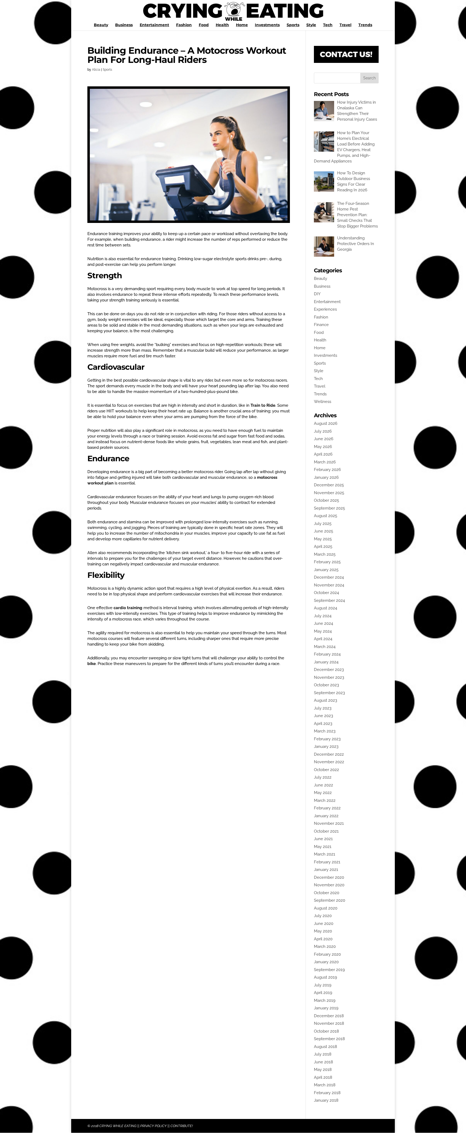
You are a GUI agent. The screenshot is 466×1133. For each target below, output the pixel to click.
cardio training (128, 607)
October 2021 (326, 831)
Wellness (322, 401)
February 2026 (327, 469)
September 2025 (329, 508)
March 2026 (325, 462)
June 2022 (323, 785)
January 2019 (326, 1008)
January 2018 (326, 1100)
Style (311, 25)
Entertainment (154, 25)
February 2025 (327, 561)
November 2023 (329, 677)
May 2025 (323, 539)
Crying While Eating (117, 1126)
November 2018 (329, 1023)
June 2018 (323, 1062)
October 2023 (326, 685)
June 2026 (323, 438)
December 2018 (329, 1015)
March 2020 (325, 946)
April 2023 (323, 723)
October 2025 (326, 500)
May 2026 (323, 446)
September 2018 (329, 1038)
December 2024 (329, 577)
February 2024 (327, 654)
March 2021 (324, 854)
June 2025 (323, 531)
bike (91, 663)
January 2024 (326, 662)
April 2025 (323, 546)
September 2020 (329, 900)
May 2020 (323, 931)
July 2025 (322, 523)
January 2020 (326, 961)
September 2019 (329, 969)
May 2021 (322, 846)
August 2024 (325, 608)
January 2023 (326, 746)
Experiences (325, 309)
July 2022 (322, 777)
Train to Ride (263, 405)
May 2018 (323, 1069)
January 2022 (326, 815)
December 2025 (329, 485)
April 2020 (323, 939)
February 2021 (327, 862)
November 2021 (329, 823)
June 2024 (323, 623)
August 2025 (325, 515)
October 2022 (326, 769)
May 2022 (323, 792)
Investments (267, 25)
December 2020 (329, 877)
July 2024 (322, 615)
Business (124, 25)
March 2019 (324, 1000)
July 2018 (322, 1054)
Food (204, 25)
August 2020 (325, 908)
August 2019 (325, 977)
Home (242, 25)
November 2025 (329, 492)
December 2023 (329, 669)
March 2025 (324, 554)
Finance (321, 324)
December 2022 (329, 754)
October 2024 (326, 592)
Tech (328, 25)
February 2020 (327, 954)
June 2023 (323, 715)
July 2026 (323, 431)
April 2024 (323, 638)
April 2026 (323, 454)
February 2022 (327, 808)
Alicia (96, 70)
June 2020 (323, 923)
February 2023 (327, 739)
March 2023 (324, 731)
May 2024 (323, 631)
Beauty (101, 25)
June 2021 (323, 838)
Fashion (184, 25)
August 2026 (325, 423)
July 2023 (322, 708)
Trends (365, 25)
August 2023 (325, 700)
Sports (293, 25)
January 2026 (326, 477)
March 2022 (324, 800)
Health (222, 25)
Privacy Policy (153, 1126)
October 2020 (326, 892)
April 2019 (323, 992)
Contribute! (181, 1126)
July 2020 (323, 915)
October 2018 (326, 1031)
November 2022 (329, 761)
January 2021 (326, 869)
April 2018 (323, 1077)
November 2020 (329, 885)
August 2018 (325, 1046)
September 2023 (329, 692)
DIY (317, 293)
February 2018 (327, 1092)
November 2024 (329, 585)
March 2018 (324, 1085)
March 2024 (324, 646)
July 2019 (322, 985)
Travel (345, 25)
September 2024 (329, 600)
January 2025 (326, 569)
